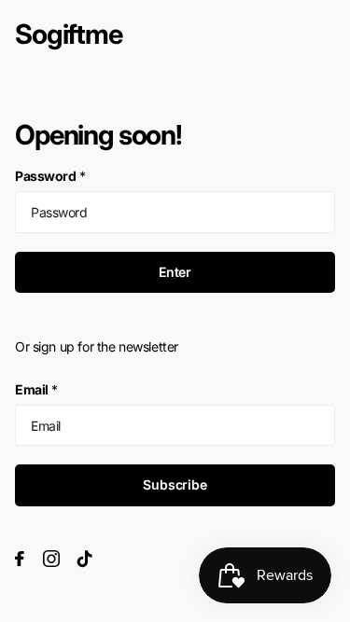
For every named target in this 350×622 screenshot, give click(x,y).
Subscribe (175, 484)
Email (36, 389)
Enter (175, 272)
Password (50, 176)
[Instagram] (51, 558)
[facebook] (19, 558)
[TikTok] (84, 558)
